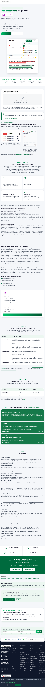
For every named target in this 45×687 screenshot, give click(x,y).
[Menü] (43, 2)
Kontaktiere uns (42, 652)
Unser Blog (41, 654)
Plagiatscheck (36, 578)
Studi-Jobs (14, 650)
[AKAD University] (25, 639)
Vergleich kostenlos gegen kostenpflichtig (29, 531)
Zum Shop (18, 599)
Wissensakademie (15, 652)
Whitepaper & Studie (24, 668)
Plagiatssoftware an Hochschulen (8, 369)
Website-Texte (22, 664)
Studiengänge (14, 668)
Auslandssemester (15, 663)
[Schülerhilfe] (13, 640)
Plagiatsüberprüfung (5, 578)
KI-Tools (13, 654)
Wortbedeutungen (33, 658)
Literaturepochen (33, 670)
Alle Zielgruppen (23, 648)
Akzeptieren (18, 684)
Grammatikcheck (33, 652)
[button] (22, 56)
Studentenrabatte (15, 656)
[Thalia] (7, 639)
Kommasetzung (33, 650)
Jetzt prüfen (6, 33)
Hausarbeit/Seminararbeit (24, 658)
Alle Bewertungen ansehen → (34, 407)
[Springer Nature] (37, 639)
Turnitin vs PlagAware (20, 497)
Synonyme (32, 660)
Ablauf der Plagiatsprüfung (12, 619)
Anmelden (39, 631)
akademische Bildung (5, 651)
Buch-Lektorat (22, 660)
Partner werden (42, 666)
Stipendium (14, 658)
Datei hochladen (16, 569)
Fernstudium (14, 661)
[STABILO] (30, 639)
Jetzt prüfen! (22, 314)
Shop (24, 399)
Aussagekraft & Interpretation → (11, 118)
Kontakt (41, 645)
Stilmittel (32, 662)
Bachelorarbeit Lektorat (24, 654)
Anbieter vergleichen (23, 619)
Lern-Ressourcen (4, 659)
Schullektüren (33, 668)
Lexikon (32, 645)
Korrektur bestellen (17, 33)
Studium (4, 652)
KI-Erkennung (24, 578)
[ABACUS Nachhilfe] (19, 639)
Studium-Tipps (14, 648)
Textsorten (32, 664)
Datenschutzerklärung (24, 633)
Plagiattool (17, 503)
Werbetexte (22, 666)
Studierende (3, 649)
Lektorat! (16, 540)
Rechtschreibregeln (34, 648)
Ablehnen (4, 684)
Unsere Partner (22, 637)
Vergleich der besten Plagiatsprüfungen (11, 502)
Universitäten (14, 670)
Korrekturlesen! (4, 540)
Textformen (23, 645)
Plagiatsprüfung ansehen (9, 599)
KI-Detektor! (8, 535)
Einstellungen (10, 684)
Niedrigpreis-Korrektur (6, 660)
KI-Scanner (18, 578)
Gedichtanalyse (33, 666)
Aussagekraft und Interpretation (22, 154)
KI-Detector (13, 578)
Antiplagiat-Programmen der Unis (36, 502)
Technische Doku (23, 670)
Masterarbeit (22, 656)
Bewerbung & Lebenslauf (24, 662)
